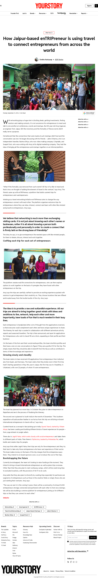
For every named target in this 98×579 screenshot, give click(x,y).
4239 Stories (59, 59)
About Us (46, 571)
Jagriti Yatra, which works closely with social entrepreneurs (33, 436)
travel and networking (12, 511)
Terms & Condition (70, 571)
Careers (52, 571)
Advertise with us (34, 502)
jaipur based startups (33, 511)
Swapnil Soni (24, 515)
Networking (9, 507)
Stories (48, 33)
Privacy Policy (59, 571)
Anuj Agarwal (23, 507)
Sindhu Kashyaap (46, 59)
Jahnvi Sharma (51, 511)
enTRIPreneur (38, 507)
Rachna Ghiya (9, 515)
